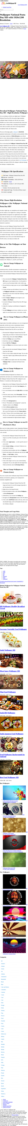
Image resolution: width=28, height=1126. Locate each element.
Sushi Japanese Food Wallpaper (11, 734)
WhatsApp (10, 581)
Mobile (2, 1047)
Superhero (3, 1088)
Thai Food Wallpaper (8, 692)
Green (2, 1031)
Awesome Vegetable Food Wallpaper (13, 629)
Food (11, 23)
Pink (2, 1067)
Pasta (4, 577)
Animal (2, 966)
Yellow (2, 1096)
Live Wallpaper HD (22, 4)
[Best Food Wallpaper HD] (11, 774)
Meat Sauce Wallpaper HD (10, 671)
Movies (2, 1052)
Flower (2, 1015)
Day (4, 573)
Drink (2, 1008)
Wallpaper (5, 579)
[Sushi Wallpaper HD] (11, 647)
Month (2, 1049)
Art (2, 971)
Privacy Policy (6, 1103)
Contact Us (5, 1100)
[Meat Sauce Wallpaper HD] (11, 668)
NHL (2, 1062)
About (4, 1099)
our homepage (23, 160)
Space (2, 1083)
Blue (2, 984)
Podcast (3, 1070)
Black (2, 981)
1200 (4, 571)
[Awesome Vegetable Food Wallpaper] (11, 626)
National (5, 576)
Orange (2, 1065)
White (2, 1091)
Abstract (3, 963)
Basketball (3, 979)
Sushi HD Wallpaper (7, 713)
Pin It (22, 581)
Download (2, 582)
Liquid (2, 1039)
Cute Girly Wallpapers (9, 817)
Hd (3, 575)
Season (2, 1080)
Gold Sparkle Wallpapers (9, 834)
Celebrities (3, 989)
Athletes (3, 974)
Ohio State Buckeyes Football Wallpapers (13, 852)
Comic (2, 994)
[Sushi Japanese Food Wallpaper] (11, 730)
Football (3, 1021)
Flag (2, 1013)
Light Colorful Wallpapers (10, 802)
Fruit (2, 1023)
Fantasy (3, 1010)
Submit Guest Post (7, 7)
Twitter (1, 581)
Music (2, 1054)
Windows (3, 1093)
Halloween (3, 1034)
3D (2, 961)
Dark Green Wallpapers (9, 869)
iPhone (2, 1036)
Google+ (15, 581)
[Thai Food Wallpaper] (11, 688)
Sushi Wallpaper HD (7, 650)
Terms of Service (7, 1107)
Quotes (2, 1075)
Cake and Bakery (5, 987)
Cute (2, 1000)
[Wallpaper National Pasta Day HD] (14, 70)
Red (2, 1078)
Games (2, 1026)
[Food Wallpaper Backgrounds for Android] (11, 751)
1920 (4, 572)
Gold (2, 1028)
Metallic (3, 1044)
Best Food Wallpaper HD (9, 777)
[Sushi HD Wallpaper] (11, 709)
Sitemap (5, 1104)
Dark (2, 1002)
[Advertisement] (14, 46)
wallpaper (15, 132)
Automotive (3, 976)
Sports (2, 1086)
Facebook (5, 581)
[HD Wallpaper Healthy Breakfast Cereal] (11, 603)
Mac (2, 1041)
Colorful (3, 992)
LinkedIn (19, 581)
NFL (2, 1060)
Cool (2, 997)
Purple (2, 1073)
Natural (2, 1057)
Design (2, 1005)
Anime (2, 968)
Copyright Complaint (7, 1102)
